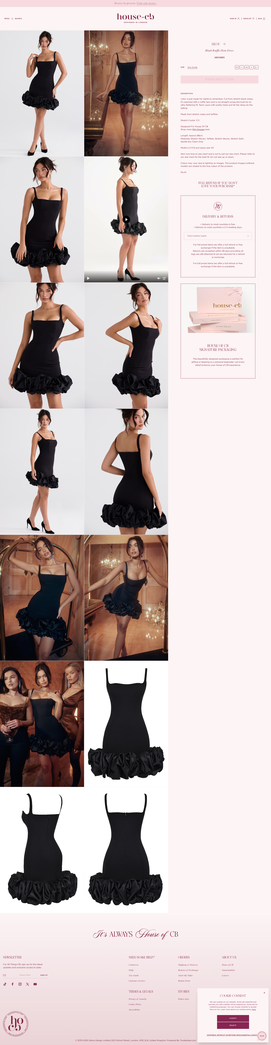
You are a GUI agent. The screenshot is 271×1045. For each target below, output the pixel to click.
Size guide (192, 67)
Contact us (133, 965)
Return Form (184, 981)
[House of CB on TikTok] (5, 984)
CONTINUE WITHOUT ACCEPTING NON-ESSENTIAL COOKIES (232, 1035)
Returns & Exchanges (188, 970)
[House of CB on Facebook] (12, 984)
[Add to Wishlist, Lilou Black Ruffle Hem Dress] (224, 44)
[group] (220, 57)
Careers (225, 976)
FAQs (131, 970)
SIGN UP (44, 975)
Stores (183, 991)
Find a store (183, 999)
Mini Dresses (198, 129)
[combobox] (218, 236)
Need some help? (142, 957)
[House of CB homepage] (15, 1023)
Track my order (185, 976)
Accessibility (134, 1010)
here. (254, 1009)
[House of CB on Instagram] (20, 984)
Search (18, 18)
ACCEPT (232, 1018)
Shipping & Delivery (188, 965)
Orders (184, 957)
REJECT (233, 1025)
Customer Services (137, 981)
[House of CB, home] (135, 18)
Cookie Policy (135, 1004)
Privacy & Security (138, 999)
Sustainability (228, 970)
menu (7, 18)
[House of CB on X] (27, 984)
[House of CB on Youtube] (35, 984)
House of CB (227, 965)
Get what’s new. (153, 3)
